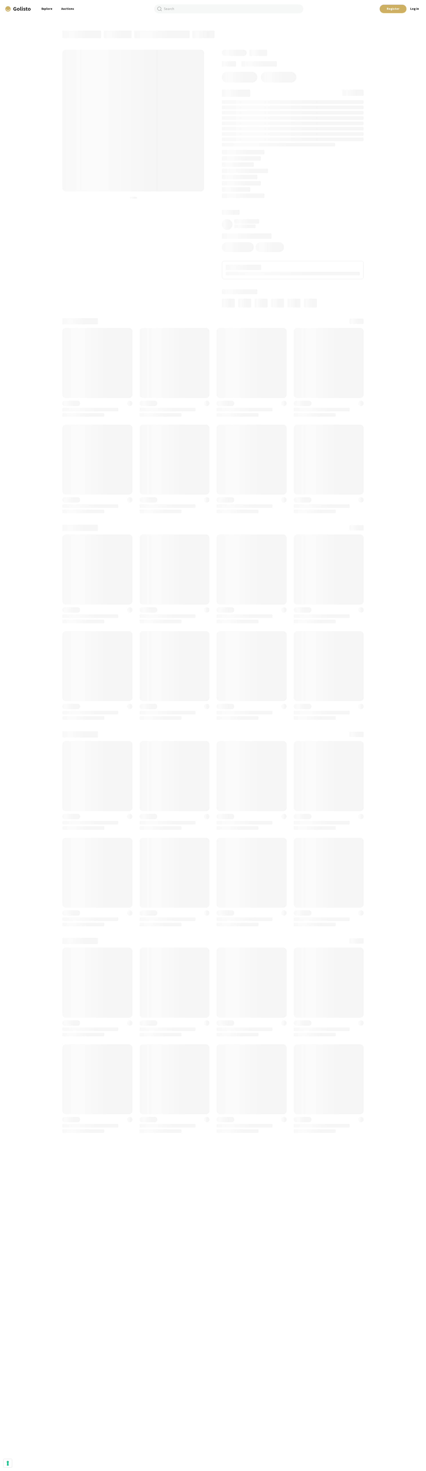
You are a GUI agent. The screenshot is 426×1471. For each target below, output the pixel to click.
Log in (414, 8)
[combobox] (229, 8)
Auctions (67, 9)
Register (393, 9)
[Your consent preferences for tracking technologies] (8, 1463)
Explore (46, 9)
